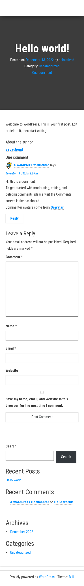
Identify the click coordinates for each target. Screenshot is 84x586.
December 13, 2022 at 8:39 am (22, 173)
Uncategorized (49, 66)
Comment (14, 257)
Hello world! (14, 480)
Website (12, 370)
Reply (14, 218)
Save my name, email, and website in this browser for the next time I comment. (37, 402)
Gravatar (57, 207)
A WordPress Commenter (31, 165)
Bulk (72, 577)
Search (11, 446)
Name (11, 326)
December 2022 (21, 532)
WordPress (47, 577)
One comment (42, 72)
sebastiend (66, 59)
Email (11, 348)
